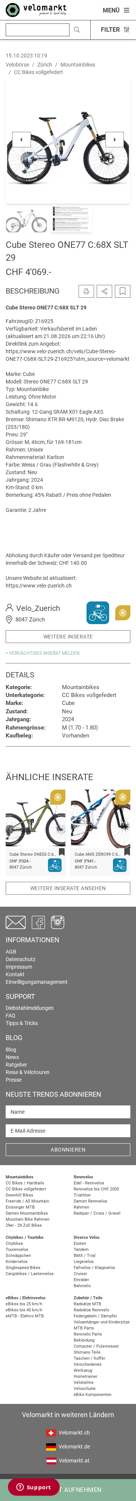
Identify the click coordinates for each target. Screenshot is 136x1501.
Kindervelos (17, 1261)
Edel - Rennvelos (89, 1183)
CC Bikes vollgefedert (26, 1189)
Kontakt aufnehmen (68, 1489)
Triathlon (82, 1195)
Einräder (81, 1279)
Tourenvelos (17, 1249)
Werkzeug (83, 1370)
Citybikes (14, 1243)
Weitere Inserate (68, 637)
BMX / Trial (85, 1255)
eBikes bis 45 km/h (24, 1310)
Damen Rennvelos (90, 1201)
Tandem (81, 1249)
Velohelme (84, 1382)
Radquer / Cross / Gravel (97, 1213)
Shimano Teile (87, 1352)
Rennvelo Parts (88, 1334)
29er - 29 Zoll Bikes (24, 1225)
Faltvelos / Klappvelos (94, 1267)
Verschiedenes (88, 1364)
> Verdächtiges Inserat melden (43, 653)
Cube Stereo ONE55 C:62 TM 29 (39, 854)
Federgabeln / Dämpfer (95, 1316)
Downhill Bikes (19, 1195)
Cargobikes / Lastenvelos (30, 1273)
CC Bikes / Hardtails (25, 1183)
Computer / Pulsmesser (96, 1346)
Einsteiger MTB (20, 1207)
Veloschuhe (85, 1388)
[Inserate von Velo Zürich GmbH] (98, 612)
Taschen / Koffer (89, 1358)
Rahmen (81, 1207)
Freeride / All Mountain (27, 1201)
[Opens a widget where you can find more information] (34, 1487)
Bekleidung (84, 1340)
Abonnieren (68, 1150)
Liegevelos (84, 1261)
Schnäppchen (18, 1255)
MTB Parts (84, 1328)
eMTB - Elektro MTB (25, 1316)
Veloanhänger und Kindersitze (102, 1322)
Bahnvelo (82, 1285)
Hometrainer (85, 1376)
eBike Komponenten (92, 1394)
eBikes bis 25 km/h (24, 1304)
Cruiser (80, 1273)
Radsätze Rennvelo (91, 1310)
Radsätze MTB (87, 1304)
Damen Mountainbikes (27, 1213)
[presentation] (21, 822)
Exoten (80, 1243)
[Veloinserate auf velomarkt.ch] (36, 9)
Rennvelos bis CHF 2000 (96, 1189)
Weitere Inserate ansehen (68, 888)
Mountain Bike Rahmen (27, 1219)
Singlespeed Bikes (23, 1267)
